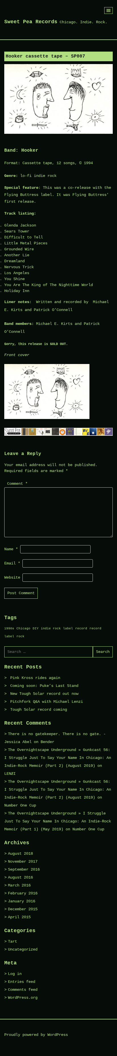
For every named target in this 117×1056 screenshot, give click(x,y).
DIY (36, 628)
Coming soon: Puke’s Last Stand (44, 685)
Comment (17, 483)
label (68, 628)
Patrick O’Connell (53, 310)
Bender (47, 742)
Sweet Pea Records (30, 22)
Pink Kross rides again (35, 678)
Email (12, 563)
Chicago (23, 628)
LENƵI (10, 773)
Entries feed (21, 981)
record (81, 628)
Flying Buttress (21, 194)
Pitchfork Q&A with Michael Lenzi (46, 701)
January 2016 (21, 901)
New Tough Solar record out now (44, 693)
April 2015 (19, 917)
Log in (15, 974)
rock (20, 636)
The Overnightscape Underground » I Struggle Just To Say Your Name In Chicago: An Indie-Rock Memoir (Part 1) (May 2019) (57, 821)
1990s (9, 628)
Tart (12, 941)
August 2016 (20, 877)
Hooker (29, 150)
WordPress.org (22, 997)
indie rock (51, 628)
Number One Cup (20, 805)
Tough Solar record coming (38, 709)
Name (11, 549)
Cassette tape (37, 163)
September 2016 (24, 869)
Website (12, 577)
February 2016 (22, 893)
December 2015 (22, 909)
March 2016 (19, 885)
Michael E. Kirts (54, 323)
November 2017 (22, 861)
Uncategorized (22, 949)
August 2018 (20, 853)
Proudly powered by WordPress (36, 1034)
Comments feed (22, 989)
